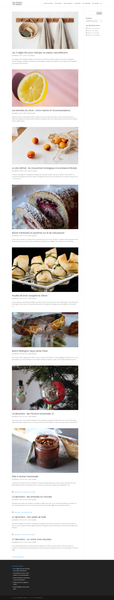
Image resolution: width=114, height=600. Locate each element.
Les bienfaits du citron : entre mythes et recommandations (41, 110)
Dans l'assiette (31, 113)
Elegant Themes (23, 597)
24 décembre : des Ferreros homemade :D (33, 413)
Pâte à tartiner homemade (25, 476)
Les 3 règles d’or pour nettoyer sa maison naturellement (40, 52)
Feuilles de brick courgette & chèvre (29, 295)
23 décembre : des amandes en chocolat (32, 496)
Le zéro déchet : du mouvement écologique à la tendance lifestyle (44, 167)
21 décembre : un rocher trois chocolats (31, 539)
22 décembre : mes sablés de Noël (29, 516)
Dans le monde (48, 3)
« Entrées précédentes (18, 557)
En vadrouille (86, 3)
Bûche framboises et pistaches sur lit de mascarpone (38, 232)
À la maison (58, 3)
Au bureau (78, 3)
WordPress (39, 597)
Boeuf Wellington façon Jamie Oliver (30, 350)
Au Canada (95, 3)
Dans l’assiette (68, 3)
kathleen (16, 55)
